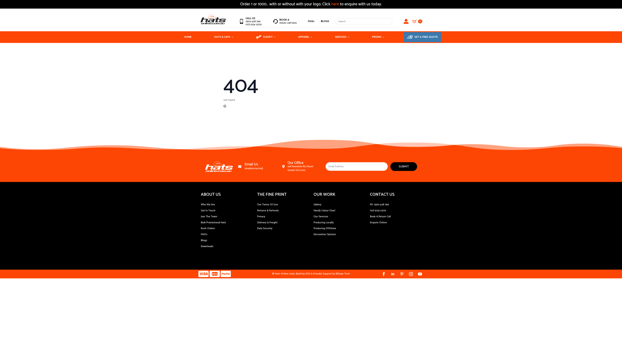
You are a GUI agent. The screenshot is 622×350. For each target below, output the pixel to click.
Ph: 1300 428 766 (379, 204)
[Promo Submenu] (384, 37)
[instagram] (411, 274)
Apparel (303, 37)
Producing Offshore (325, 228)
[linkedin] (392, 274)
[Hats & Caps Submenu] (233, 37)
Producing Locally (324, 222)
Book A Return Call (380, 216)
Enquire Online (378, 222)
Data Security (264, 228)
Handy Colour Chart (324, 210)
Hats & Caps (222, 37)
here (334, 4)
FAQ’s (204, 234)
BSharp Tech (343, 274)
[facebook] (383, 274)
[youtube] (420, 274)
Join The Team (209, 216)
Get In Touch (208, 210)
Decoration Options (325, 234)
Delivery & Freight (267, 222)
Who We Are (208, 204)
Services (340, 37)
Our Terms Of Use (267, 204)
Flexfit (268, 37)
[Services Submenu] (349, 37)
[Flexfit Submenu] (276, 37)
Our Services (321, 216)
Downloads (207, 246)
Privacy (261, 216)
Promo (376, 37)
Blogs (204, 240)
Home (188, 37)
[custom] (401, 274)
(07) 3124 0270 (378, 210)
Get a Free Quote (426, 37)
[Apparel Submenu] (312, 37)
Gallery (317, 204)
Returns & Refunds (268, 210)
